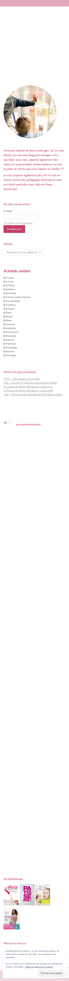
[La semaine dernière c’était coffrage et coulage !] (13, 526)
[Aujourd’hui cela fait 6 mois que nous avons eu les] (13, 734)
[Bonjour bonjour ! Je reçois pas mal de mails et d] (13, 468)
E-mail (8, 211)
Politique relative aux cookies (39, 967)
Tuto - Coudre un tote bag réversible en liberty (30, 382)
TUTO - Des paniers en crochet (21, 379)
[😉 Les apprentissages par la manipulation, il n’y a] (55, 648)
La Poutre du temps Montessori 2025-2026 (28, 390)
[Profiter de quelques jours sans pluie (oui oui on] (55, 534)
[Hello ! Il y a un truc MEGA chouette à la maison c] (55, 460)
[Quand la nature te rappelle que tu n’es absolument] (34, 553)
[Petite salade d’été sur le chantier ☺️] (34, 439)
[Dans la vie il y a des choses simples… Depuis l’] (34, 716)
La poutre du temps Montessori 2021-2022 (28, 386)
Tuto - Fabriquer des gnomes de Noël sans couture (33, 394)
